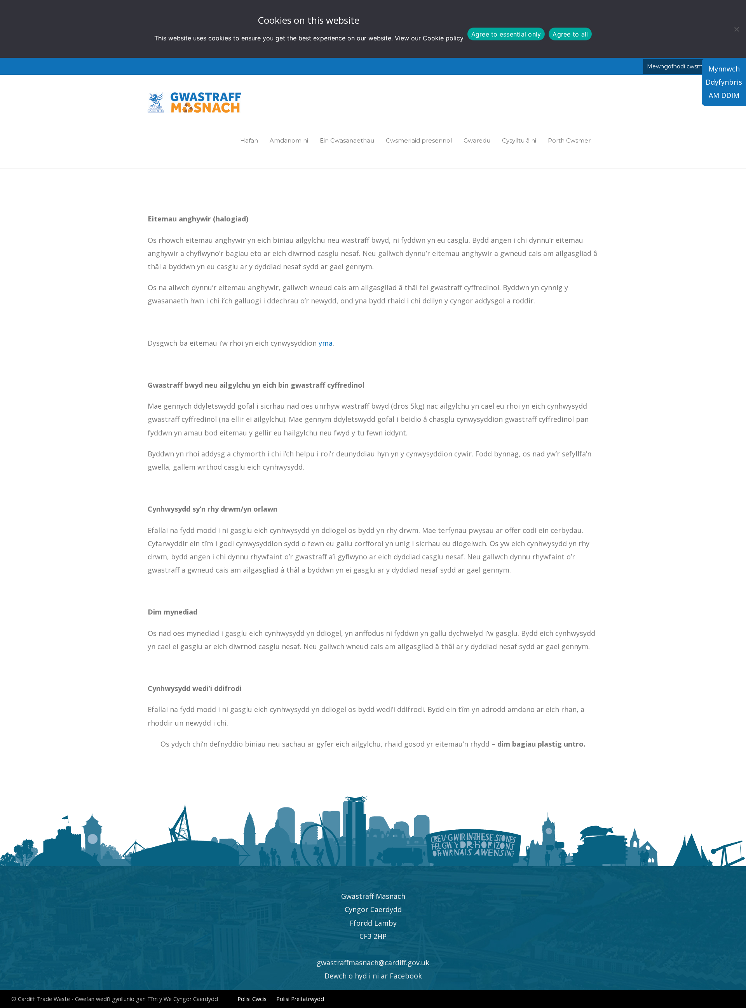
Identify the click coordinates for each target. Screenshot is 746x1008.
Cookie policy (443, 38)
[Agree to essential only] (736, 29)
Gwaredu (477, 140)
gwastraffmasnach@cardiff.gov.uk (373, 962)
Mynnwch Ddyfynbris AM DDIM (724, 82)
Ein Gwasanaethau (347, 140)
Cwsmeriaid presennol (419, 140)
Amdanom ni (289, 140)
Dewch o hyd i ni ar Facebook (373, 975)
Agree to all (570, 34)
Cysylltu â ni (519, 140)
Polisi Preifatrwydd (300, 999)
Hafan (249, 140)
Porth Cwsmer (569, 140)
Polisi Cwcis (252, 999)
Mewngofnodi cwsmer (677, 66)
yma (326, 343)
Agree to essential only (506, 34)
